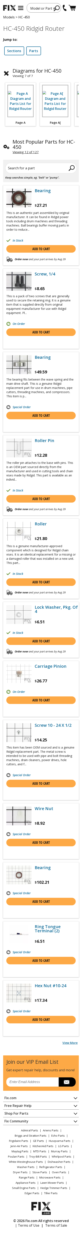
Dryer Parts (20, 1172)
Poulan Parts (16, 1156)
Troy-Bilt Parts (38, 1156)
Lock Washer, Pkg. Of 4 (56, 609)
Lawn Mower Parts (52, 1183)
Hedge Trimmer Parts (53, 1188)
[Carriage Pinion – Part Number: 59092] (19, 673)
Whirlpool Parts (61, 1156)
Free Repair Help (18, 1105)
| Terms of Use (27, 1225)
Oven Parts (59, 1172)
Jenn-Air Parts (19, 1146)
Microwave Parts (50, 1177)
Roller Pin (44, 441)
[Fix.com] (9, 8)
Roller (41, 524)
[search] (56, 8)
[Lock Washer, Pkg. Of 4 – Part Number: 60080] (19, 614)
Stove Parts (39, 1172)
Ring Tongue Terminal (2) (48, 929)
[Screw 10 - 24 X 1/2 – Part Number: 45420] (19, 732)
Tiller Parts (51, 1193)
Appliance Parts (26, 1183)
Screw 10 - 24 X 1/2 (53, 725)
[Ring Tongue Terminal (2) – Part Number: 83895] (19, 934)
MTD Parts (39, 1151)
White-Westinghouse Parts (26, 1162)
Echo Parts (58, 1135)
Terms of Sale (56, 1225)
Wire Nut (44, 809)
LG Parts (63, 1146)
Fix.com (10, 1098)
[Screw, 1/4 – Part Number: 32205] (19, 281)
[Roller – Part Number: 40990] (19, 531)
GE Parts (38, 1141)
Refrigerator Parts (50, 1167)
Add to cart (41, 249)
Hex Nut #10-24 (50, 986)
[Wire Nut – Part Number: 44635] (19, 816)
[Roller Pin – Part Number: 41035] (19, 448)
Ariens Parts (50, 1130)
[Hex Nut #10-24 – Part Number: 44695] (19, 993)
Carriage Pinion (50, 666)
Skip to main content (41, 11)
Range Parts (26, 1177)
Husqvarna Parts (59, 1141)
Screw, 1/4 (45, 274)
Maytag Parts (20, 1151)
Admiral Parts (29, 1130)
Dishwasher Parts (59, 1162)
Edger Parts (32, 1193)
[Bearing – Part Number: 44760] (19, 198)
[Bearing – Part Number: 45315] (19, 875)
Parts (33, 51)
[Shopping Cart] (72, 8)
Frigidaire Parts (18, 1141)
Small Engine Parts (24, 1188)
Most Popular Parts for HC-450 (44, 144)
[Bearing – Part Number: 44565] (19, 364)
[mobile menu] (20, 8)
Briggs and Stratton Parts (30, 1135)
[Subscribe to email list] (67, 1082)
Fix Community (16, 1121)
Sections (14, 51)
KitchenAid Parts (43, 1146)
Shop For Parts (16, 1113)
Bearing (43, 191)
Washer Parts (25, 1167)
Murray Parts (59, 1151)
